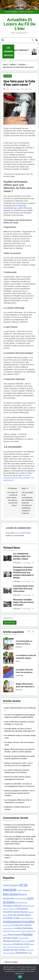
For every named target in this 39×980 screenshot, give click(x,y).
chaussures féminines (20, 898)
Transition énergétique (13, 947)
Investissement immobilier (19, 921)
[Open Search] (33, 40)
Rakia (7, 89)
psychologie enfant (23, 938)
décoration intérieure (12, 905)
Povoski (17, 563)
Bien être (19, 690)
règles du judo (25, 941)
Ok (20, 977)
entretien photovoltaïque (9, 909)
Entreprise (19, 676)
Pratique (19, 647)
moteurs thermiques (24, 928)
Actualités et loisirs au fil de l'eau (20, 24)
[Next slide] (36, 12)
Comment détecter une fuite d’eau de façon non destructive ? (18, 477)
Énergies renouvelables (9, 953)
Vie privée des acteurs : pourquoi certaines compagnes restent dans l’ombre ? (19, 841)
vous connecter (21, 533)
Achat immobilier (11, 885)
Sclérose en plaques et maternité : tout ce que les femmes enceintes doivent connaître (19, 793)
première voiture (10, 938)
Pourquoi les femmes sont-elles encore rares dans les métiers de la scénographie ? (19, 829)
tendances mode (21, 944)
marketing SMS (7, 928)
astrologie (19, 890)
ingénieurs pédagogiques (26, 918)
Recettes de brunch (12, 941)
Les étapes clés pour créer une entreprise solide (24, 672)
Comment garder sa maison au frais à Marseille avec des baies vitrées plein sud (17, 12)
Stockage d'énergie (8, 944)
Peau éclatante (14, 934)
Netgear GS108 (7, 931)
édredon (30, 953)
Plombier (7, 76)
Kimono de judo (7, 925)
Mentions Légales (11, 962)
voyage (22, 949)
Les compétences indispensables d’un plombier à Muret (21, 556)
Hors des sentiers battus (19, 915)
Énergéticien (21, 952)
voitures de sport (10, 949)
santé (31, 941)
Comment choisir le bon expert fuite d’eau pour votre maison (23, 588)
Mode (18, 661)
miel (13, 928)
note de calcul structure (18, 931)
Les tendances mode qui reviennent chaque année (26, 658)
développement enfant (28, 906)
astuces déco (26, 890)
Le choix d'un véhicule (22, 925)
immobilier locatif (11, 918)
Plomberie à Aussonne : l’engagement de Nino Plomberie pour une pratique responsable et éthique (23, 572)
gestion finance (20, 911)
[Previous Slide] (33, 12)
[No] (36, 972)
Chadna (7, 855)
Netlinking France (10, 848)
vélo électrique (30, 950)
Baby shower (10, 894)
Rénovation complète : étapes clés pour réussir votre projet (23, 602)
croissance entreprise (21, 902)
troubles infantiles (24, 947)
